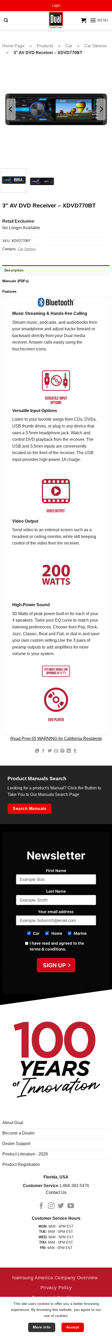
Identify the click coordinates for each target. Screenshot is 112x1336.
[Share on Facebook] (43, 751)
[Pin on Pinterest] (62, 751)
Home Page (13, 46)
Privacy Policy (56, 1287)
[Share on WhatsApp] (37, 751)
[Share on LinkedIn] (69, 751)
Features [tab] (9, 291)
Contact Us (56, 1192)
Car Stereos (95, 46)
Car (68, 46)
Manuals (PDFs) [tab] (15, 281)
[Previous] (11, 109)
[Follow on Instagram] (51, 1206)
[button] (56, 5)
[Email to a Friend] (56, 751)
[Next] (101, 109)
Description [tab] (14, 270)
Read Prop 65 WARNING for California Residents (56, 738)
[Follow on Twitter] (61, 1206)
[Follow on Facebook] (41, 1206)
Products (45, 46)
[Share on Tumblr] (75, 751)
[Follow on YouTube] (70, 1206)
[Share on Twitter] (49, 751)
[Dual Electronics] (56, 20)
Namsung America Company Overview (55, 1277)
